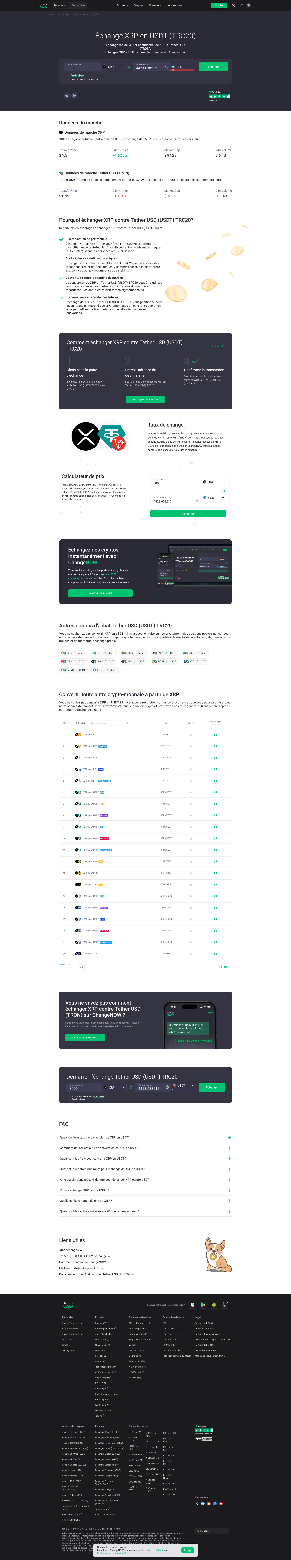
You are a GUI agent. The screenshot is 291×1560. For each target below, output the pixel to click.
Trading (98, 1416)
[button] (113, 66)
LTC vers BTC (152, 1469)
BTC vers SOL (169, 1494)
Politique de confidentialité (207, 1334)
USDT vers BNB (168, 1448)
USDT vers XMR (134, 1447)
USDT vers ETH (168, 1440)
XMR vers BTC (135, 1465)
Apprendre (175, 5)
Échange (122, 5)
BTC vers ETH (135, 1476)
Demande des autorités (206, 1350)
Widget (132, 1345)
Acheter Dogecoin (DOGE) (74, 1465)
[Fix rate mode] (166, 67)
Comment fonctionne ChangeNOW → (84, 1262)
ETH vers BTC (135, 1460)
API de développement (139, 1323)
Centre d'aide (169, 1345)
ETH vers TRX (169, 1483)
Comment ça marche (172, 1328)
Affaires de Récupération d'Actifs (210, 1356)
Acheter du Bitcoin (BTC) (73, 1432)
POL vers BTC (169, 1489)
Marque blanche (136, 1350)
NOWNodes (134, 1377)
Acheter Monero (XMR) (73, 1475)
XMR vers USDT (150, 1481)
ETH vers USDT (167, 1462)
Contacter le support (85, 1037)
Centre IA (99, 1361)
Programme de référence (140, 1334)
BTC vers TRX (169, 1469)
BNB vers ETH (135, 1471)
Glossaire (167, 1334)
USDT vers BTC (134, 1488)
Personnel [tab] (60, 5)
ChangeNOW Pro (103, 1323)
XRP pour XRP (92, 884)
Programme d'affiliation (140, 1339)
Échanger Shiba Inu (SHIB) (107, 1495)
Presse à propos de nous (73, 1323)
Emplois (66, 1345)
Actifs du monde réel (104, 1372)
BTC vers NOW (167, 1476)
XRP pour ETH (90, 757)
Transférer (156, 5)
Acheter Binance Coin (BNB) (75, 1448)
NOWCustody (135, 1372)
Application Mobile (103, 1334)
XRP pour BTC (90, 734)
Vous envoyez (74, 64)
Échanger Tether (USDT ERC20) (109, 1443)
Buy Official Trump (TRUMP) (75, 1500)
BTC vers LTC (169, 1455)
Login (219, 5)
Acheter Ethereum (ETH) (73, 1437)
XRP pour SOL (90, 953)
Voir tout (223, 966)
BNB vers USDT (150, 1490)
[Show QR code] (225, 1305)
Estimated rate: (77, 79)
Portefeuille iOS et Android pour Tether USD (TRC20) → (96, 1274)
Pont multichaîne (137, 1361)
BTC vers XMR (135, 1432)
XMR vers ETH (152, 1463)
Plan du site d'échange (105, 1514)
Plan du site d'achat (71, 1520)
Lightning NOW (102, 1405)
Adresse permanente (105, 1328)
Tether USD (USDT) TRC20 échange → (85, 1256)
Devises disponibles (172, 1350)
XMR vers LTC (152, 1458)
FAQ (164, 1323)
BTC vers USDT (133, 1439)
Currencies (63, 14)
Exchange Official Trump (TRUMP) (106, 1502)
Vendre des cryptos (71, 1514)
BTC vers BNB (152, 1474)
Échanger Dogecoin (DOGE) (108, 1470)
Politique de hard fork (205, 1345)
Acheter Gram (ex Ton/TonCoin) (70, 1488)
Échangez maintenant (145, 399)
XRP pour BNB (92, 861)
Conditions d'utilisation (205, 1328)
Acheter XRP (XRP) (71, 1459)
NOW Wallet (100, 1339)
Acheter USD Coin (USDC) (74, 1454)
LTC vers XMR (152, 1441)
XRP (76, 14)
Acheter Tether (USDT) (72, 1443)
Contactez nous (170, 1339)
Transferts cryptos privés (107, 1367)
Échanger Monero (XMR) (106, 1459)
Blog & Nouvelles (70, 1328)
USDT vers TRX (151, 1434)
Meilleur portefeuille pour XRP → (81, 1268)
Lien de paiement (103, 1410)
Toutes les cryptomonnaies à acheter (75, 1507)
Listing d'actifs (135, 1356)
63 (81, 967)
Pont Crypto (101, 1388)
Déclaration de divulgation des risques (212, 1339)
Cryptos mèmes (102, 1377)
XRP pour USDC (93, 896)
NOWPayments (136, 1367)
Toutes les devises (103, 1509)
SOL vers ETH (169, 1433)
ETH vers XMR (135, 1454)
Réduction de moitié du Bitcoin (177, 1356)
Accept (188, 1550)
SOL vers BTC (135, 1482)
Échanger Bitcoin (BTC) (106, 1432)
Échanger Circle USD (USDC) (108, 1454)
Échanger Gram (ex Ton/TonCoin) (104, 1482)
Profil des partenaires (139, 1328)
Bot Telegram (101, 1399)
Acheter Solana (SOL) (72, 1495)
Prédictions (100, 1356)
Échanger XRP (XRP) (105, 1489)
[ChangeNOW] (43, 5)
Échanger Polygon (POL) (106, 1475)
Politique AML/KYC (204, 1323)
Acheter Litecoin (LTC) (72, 1470)
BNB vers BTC (152, 1452)
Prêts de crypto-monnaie (106, 1394)
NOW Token (100, 1350)
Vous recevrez (143, 64)
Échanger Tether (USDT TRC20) (109, 1448)
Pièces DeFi (100, 1383)
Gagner (138, 5)
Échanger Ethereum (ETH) (107, 1437)
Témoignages (68, 1350)
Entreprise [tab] (78, 5)
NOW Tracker (101, 1345)
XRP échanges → (70, 1250)
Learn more (214, 346)
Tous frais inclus (77, 75)
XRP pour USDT (93, 792)
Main (51, 14)
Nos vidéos (67, 1339)
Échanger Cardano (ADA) (107, 1465)
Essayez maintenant (100, 593)
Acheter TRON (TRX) (71, 1481)
